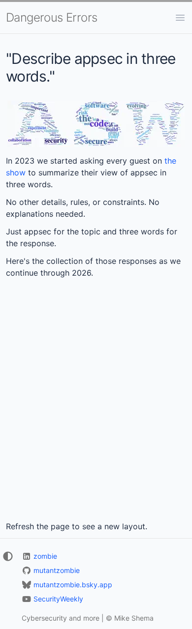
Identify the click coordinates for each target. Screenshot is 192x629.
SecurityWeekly (58, 599)
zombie (45, 556)
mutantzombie (56, 570)
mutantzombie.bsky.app (72, 584)
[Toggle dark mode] (7, 556)
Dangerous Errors (51, 17)
